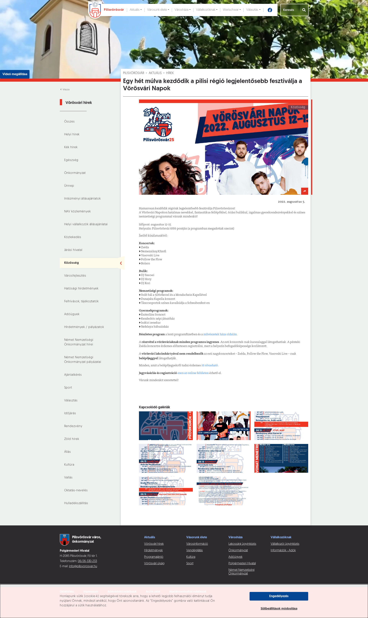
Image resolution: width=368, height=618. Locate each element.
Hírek (170, 73)
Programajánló (153, 557)
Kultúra (69, 464)
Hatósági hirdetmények (81, 288)
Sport (68, 387)
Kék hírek (71, 147)
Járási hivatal (73, 250)
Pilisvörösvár (133, 73)
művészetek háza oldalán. (220, 334)
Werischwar (231, 10)
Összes (69, 121)
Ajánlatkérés (73, 374)
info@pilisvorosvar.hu (83, 566)
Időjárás (70, 413)
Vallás (68, 477)
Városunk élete (157, 10)
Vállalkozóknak (205, 10)
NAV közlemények (77, 211)
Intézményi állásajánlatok (82, 198)
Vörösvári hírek (154, 544)
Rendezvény (73, 426)
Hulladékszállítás (76, 503)
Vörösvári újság (154, 563)
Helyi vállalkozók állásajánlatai (86, 224)
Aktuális (135, 10)
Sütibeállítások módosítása (279, 608)
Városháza (181, 10)
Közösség (71, 263)
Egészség (71, 160)
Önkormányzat (75, 173)
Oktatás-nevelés (76, 490)
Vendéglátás (194, 550)
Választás (252, 10)
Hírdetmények (153, 550)
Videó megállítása (14, 74)
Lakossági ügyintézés (242, 544)
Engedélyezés (278, 596)
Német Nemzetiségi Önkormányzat (241, 572)
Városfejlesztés (75, 275)
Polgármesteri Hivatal (242, 563)
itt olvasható (209, 365)
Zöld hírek (71, 439)
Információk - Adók (283, 550)
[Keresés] (304, 10)
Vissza (65, 90)
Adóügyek (72, 314)
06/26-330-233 (87, 561)
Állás (67, 452)
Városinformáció (197, 544)
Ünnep (69, 185)
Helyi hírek (72, 134)
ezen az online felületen (193, 373)
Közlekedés (72, 237)
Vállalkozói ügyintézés (285, 544)
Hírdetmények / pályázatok (84, 327)
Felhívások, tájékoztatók (81, 301)
